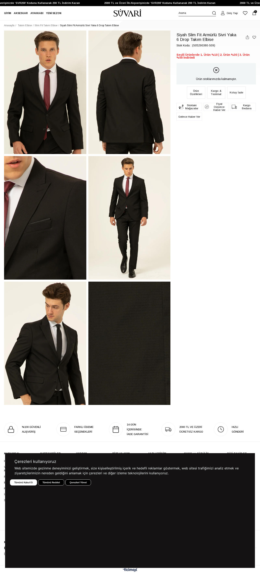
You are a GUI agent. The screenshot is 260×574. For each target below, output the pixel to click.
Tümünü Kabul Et (23, 482)
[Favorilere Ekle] (254, 37)
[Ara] (214, 13)
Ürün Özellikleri (196, 92)
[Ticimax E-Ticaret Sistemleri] (130, 570)
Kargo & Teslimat (216, 92)
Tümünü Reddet (51, 482)
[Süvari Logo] (127, 13)
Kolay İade (236, 92)
